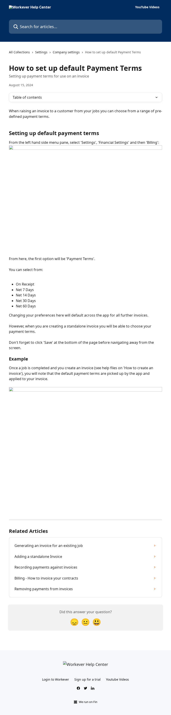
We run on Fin (88, 702)
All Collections (19, 52)
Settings (41, 52)
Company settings (66, 52)
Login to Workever (55, 679)
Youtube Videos (117, 679)
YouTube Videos (147, 7)
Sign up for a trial (87, 679)
